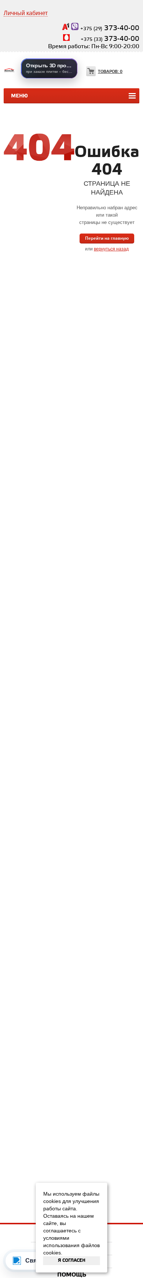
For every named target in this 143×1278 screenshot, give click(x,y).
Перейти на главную (107, 238)
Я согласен (71, 1260)
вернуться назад (111, 249)
